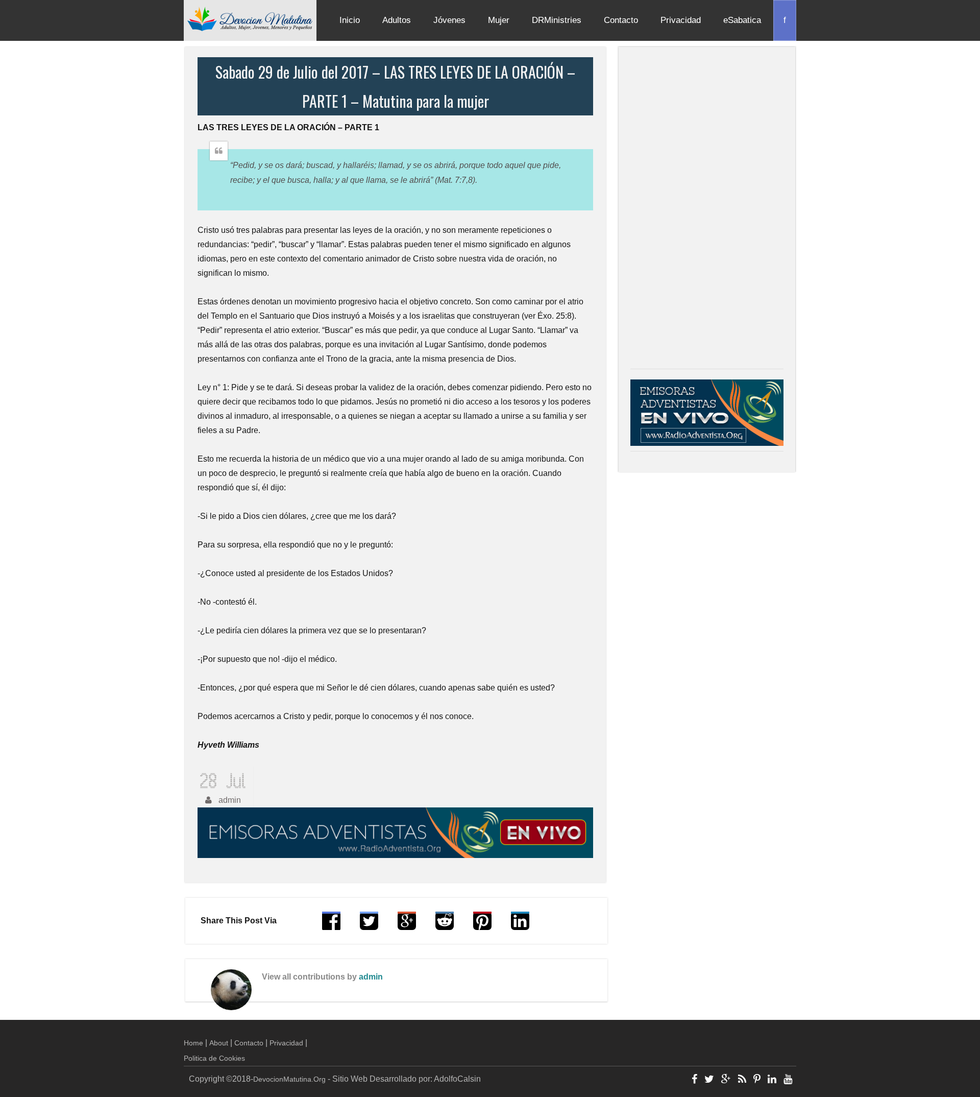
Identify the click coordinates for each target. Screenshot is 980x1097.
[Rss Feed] (742, 1080)
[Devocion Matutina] (250, 18)
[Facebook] (694, 1080)
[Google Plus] (726, 1080)
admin (371, 976)
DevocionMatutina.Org (289, 1079)
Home (193, 1043)
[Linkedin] (772, 1080)
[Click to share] (407, 925)
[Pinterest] (757, 1080)
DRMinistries (556, 20)
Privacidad (680, 20)
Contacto (621, 20)
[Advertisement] (706, 210)
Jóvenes (449, 20)
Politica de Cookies (214, 1058)
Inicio (349, 20)
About (218, 1043)
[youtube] (787, 1080)
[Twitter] (709, 1080)
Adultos (396, 20)
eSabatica (742, 20)
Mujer (498, 20)
